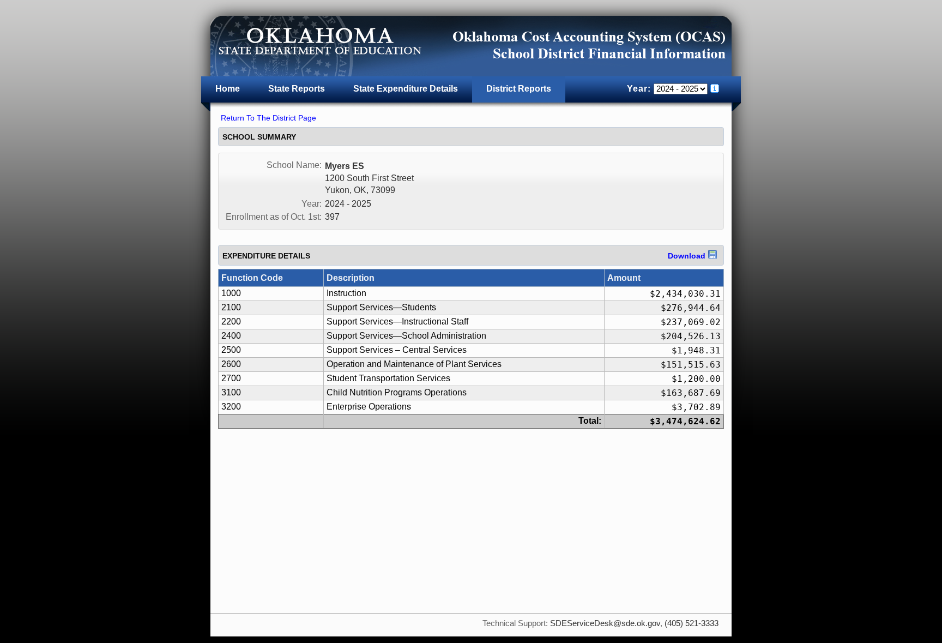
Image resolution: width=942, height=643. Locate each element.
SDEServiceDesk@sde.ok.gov (605, 623)
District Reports (518, 88)
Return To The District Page (268, 117)
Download (686, 255)
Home (227, 88)
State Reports (296, 88)
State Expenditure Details (405, 88)
